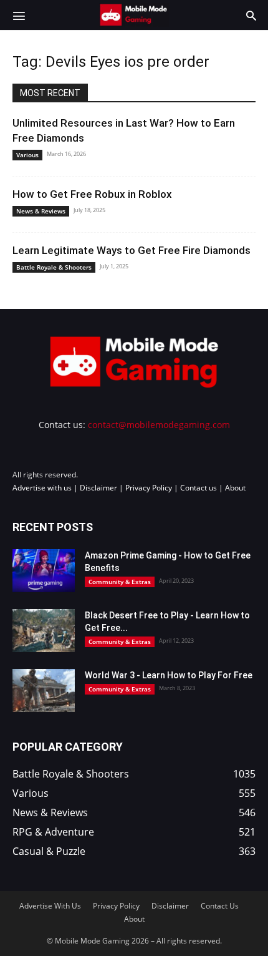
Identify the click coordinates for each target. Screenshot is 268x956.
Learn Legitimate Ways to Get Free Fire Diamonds (131, 250)
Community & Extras (120, 581)
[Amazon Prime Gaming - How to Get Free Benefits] (43, 570)
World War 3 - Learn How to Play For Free (168, 675)
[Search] (251, 15)
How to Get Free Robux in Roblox (92, 194)
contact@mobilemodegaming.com (159, 425)
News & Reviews (40, 211)
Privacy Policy (148, 487)
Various (27, 154)
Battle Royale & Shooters (54, 267)
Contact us (198, 487)
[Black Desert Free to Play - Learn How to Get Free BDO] (43, 630)
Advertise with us (42, 487)
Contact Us (220, 905)
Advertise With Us (50, 905)
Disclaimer (98, 487)
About (235, 487)
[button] (18, 15)
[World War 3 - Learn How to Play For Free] (43, 690)
